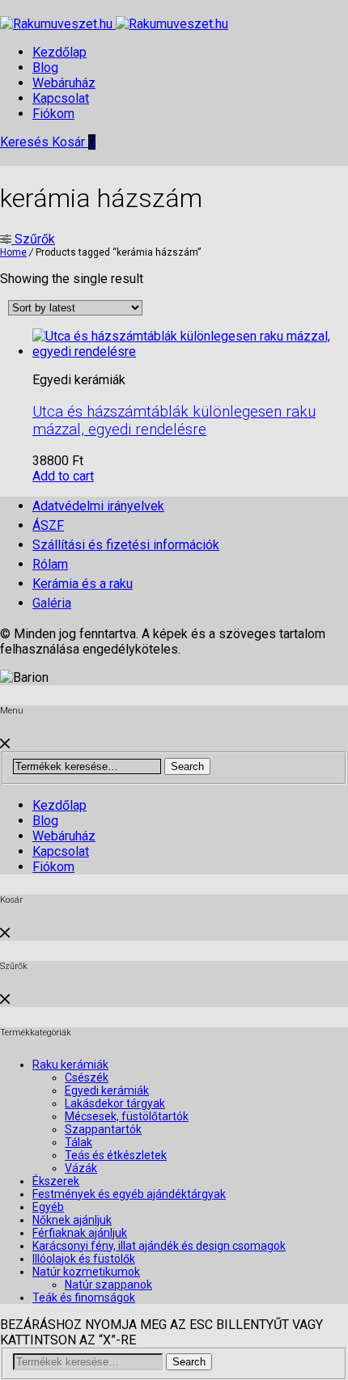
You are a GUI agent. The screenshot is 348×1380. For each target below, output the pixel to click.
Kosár (73, 142)
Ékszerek (55, 1181)
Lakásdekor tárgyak (115, 1103)
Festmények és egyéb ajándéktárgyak (129, 1193)
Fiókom (53, 113)
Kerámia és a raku (82, 583)
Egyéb (48, 1206)
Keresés (26, 142)
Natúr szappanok (108, 1284)
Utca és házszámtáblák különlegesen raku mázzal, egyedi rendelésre (174, 420)
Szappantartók (103, 1129)
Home (13, 252)
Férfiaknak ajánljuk (79, 1232)
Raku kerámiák (70, 1064)
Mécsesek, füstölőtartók (127, 1116)
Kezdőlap (59, 52)
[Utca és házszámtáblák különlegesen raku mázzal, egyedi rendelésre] (190, 351)
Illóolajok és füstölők (83, 1258)
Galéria (51, 603)
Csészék (86, 1077)
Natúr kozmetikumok (86, 1271)
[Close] (5, 743)
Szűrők (33, 239)
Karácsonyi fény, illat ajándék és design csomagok (159, 1245)
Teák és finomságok (83, 1297)
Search (187, 766)
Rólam (50, 564)
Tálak (78, 1142)
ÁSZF (48, 525)
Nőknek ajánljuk (72, 1219)
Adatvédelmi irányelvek (98, 506)
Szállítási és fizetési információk (125, 544)
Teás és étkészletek (116, 1155)
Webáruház (63, 83)
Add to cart (63, 476)
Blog (45, 67)
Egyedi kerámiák (107, 1090)
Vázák (81, 1168)
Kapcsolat (60, 98)
